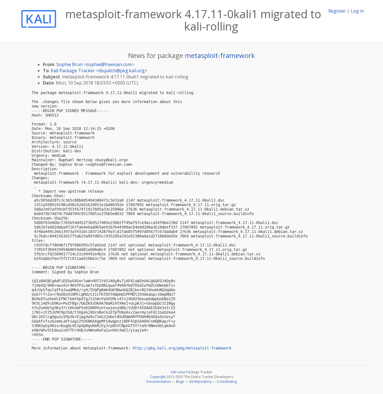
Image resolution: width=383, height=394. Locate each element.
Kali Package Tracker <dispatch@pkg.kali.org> (99, 70)
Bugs (180, 381)
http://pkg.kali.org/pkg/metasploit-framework (182, 348)
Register (337, 11)
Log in (357, 11)
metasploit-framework (220, 55)
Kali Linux (178, 372)
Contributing (227, 381)
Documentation (158, 381)
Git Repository (200, 381)
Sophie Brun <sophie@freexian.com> (95, 64)
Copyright (158, 376)
